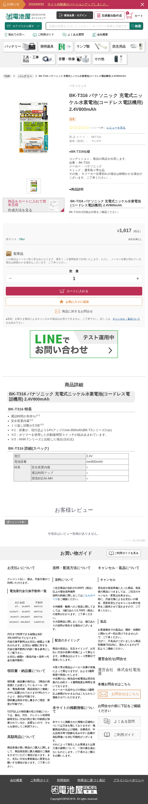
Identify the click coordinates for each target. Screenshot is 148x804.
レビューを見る (116, 127)
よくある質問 (76, 34)
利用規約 (63, 780)
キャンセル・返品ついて (126, 318)
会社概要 (102, 34)
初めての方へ (16, 34)
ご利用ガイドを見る (126, 553)
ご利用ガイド (46, 34)
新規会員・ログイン (75, 15)
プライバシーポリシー (128, 780)
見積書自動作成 (112, 15)
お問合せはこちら (125, 694)
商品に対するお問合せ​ (77, 311)
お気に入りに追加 (77, 301)
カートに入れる (77, 291)
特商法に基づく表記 (91, 780)
